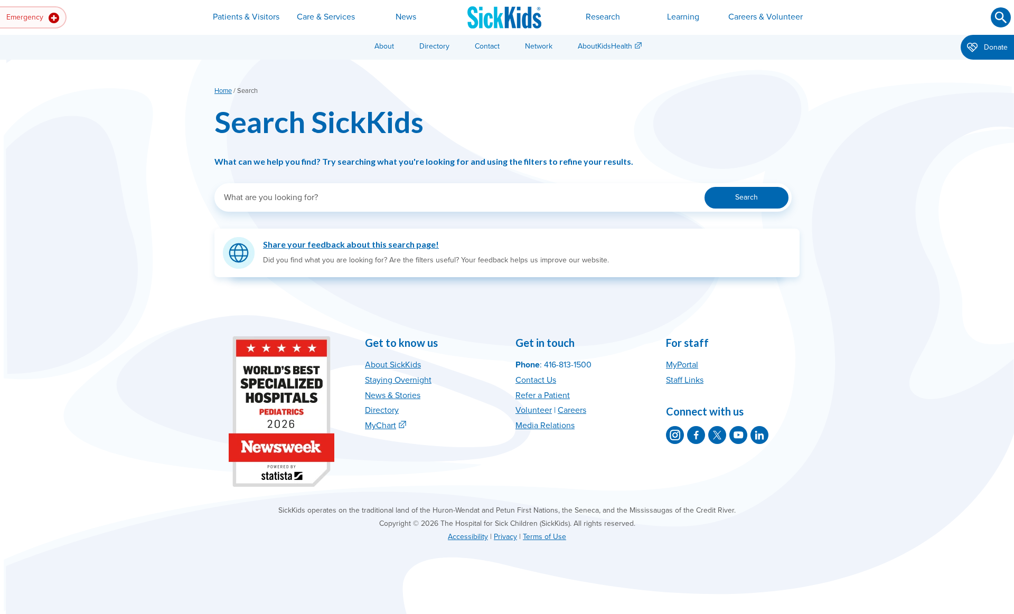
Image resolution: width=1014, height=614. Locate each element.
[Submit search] (1001, 17)
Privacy (505, 536)
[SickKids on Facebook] (696, 435)
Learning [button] (683, 17)
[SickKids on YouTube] (738, 435)
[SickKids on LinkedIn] (759, 435)
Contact (487, 46)
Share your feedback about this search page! (351, 244)
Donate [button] (995, 47)
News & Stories (392, 395)
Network (538, 46)
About (384, 46)
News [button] (406, 17)
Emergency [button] (25, 17)
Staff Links (684, 380)
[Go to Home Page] (504, 17)
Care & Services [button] (326, 17)
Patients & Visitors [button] (246, 17)
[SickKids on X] (717, 435)
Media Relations (545, 425)
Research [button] (603, 17)
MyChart (380, 425)
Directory (434, 46)
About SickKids (393, 365)
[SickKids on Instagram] (675, 435)
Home (223, 91)
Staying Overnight (398, 380)
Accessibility (468, 536)
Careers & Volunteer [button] (765, 17)
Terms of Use (544, 536)
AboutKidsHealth (605, 46)
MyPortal (682, 365)
